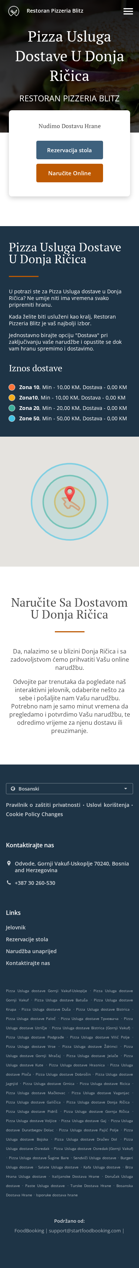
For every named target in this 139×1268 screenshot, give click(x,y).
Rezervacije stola (27, 939)
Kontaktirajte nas (28, 963)
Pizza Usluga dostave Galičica (33, 1102)
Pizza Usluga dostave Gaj (83, 1120)
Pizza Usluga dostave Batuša (61, 1000)
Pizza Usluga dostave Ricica (105, 1083)
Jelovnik (16, 927)
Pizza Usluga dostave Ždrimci (90, 1046)
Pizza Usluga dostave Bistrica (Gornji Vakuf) (91, 1027)
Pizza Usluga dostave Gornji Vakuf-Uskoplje (46, 990)
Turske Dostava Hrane (91, 1185)
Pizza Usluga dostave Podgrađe (35, 1037)
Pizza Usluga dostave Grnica (49, 1083)
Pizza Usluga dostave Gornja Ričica (97, 1111)
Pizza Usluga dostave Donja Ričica (98, 1102)
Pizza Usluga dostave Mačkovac (35, 1092)
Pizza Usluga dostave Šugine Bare (39, 1157)
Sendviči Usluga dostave (95, 1157)
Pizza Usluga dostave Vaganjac (100, 1092)
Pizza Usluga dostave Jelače (92, 1055)
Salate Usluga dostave (59, 1167)
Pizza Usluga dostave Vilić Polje (100, 1037)
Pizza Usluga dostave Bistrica (103, 1009)
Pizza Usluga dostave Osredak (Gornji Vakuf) (93, 1148)
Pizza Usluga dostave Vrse (31, 1046)
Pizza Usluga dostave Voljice (31, 1120)
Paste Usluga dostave (46, 1185)
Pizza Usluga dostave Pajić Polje (88, 1129)
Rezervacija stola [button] (69, 150)
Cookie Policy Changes (34, 814)
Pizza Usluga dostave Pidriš (31, 1111)
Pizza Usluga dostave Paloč (31, 1018)
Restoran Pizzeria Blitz (54, 10)
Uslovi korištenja (107, 804)
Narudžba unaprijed (31, 951)
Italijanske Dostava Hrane (77, 1176)
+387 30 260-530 (35, 883)
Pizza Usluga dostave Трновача (90, 1018)
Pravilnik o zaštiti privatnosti (43, 804)
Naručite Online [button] (69, 173)
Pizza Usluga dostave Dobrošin (63, 1074)
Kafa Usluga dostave (102, 1167)
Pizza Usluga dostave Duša (46, 1009)
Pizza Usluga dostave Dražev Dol (85, 1139)
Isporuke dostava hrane (57, 1194)
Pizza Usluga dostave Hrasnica (77, 1064)
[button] (128, 11)
